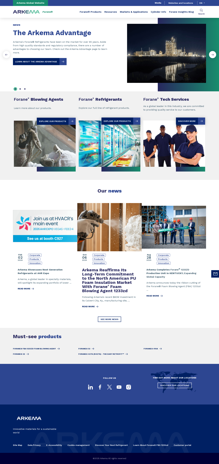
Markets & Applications (134, 11)
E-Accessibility (54, 445)
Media (158, 3)
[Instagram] (128, 387)
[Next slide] (212, 54)
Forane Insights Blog (181, 11)
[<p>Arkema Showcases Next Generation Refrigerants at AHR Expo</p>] (45, 257)
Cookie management (78, 445)
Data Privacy (34, 445)
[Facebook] (100, 387)
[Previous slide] (6, 54)
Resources (110, 11)
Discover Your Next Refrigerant (111, 445)
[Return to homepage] (26, 12)
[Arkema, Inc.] (29, 422)
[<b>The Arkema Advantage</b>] (109, 51)
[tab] (15, 89)
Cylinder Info (158, 11)
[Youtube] (119, 387)
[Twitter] (109, 387)
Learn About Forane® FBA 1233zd (150, 445)
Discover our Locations (174, 385)
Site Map (17, 445)
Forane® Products (90, 11)
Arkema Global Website (30, 2)
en (200, 3)
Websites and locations (180, 3)
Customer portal (182, 445)
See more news (109, 319)
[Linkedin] (90, 387)
